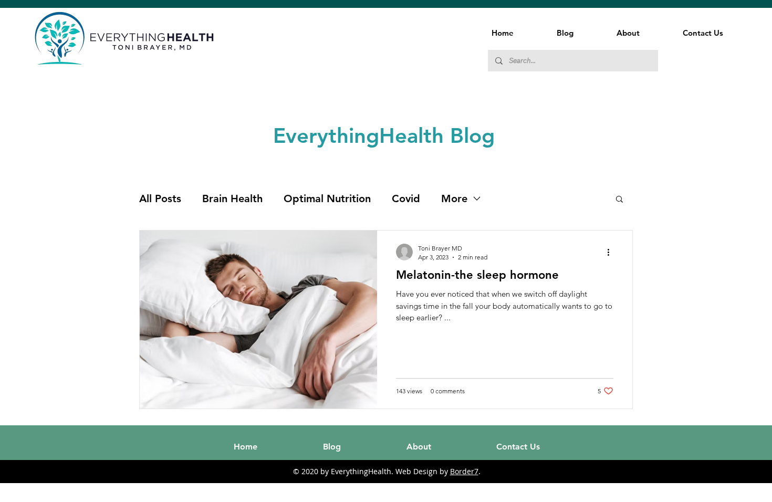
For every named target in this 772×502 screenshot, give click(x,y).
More (454, 198)
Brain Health (232, 198)
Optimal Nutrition (327, 198)
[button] (619, 199)
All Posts (160, 198)
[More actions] (612, 252)
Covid (406, 198)
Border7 (464, 471)
